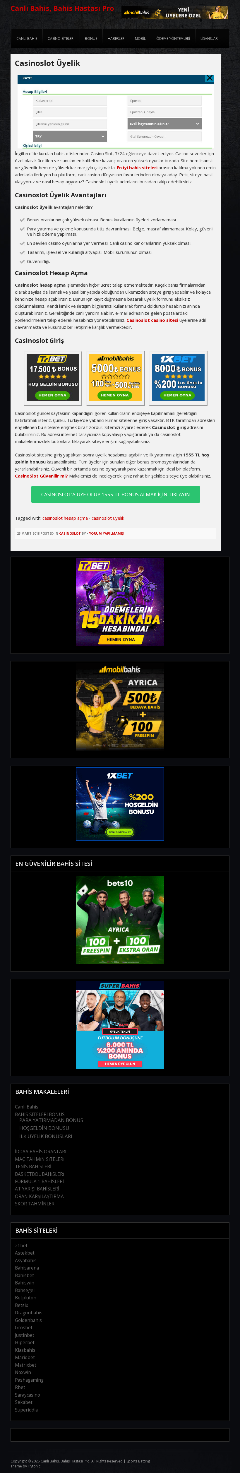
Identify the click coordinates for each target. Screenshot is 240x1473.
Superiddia (26, 1410)
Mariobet (25, 1357)
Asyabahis (26, 1261)
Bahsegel (25, 1290)
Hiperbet (25, 1342)
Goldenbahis (28, 1320)
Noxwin (23, 1372)
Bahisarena (27, 1268)
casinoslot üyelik (108, 518)
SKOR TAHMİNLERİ (35, 1204)
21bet (21, 1246)
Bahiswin (24, 1283)
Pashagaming (29, 1380)
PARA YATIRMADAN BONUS (51, 1120)
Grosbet (23, 1328)
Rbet (20, 1387)
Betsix (21, 1305)
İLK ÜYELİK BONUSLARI (45, 1136)
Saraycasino (27, 1395)
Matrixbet (25, 1365)
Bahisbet (24, 1275)
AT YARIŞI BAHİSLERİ (37, 1189)
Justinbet (24, 1335)
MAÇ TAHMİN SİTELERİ (39, 1159)
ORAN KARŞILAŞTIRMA (39, 1196)
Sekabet (23, 1402)
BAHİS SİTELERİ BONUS (40, 1114)
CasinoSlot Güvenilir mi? (41, 476)
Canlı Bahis (26, 1107)
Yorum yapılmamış (106, 533)
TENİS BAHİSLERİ (33, 1167)
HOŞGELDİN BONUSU (44, 1128)
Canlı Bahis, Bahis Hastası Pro (62, 8)
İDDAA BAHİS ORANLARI (40, 1152)
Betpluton (25, 1298)
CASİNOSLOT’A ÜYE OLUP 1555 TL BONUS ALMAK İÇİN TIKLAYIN (115, 494)
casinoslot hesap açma (65, 518)
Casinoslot (70, 533)
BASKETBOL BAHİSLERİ (39, 1174)
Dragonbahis (28, 1313)
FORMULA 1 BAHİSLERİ (39, 1181)
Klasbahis (25, 1350)
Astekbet (25, 1253)
